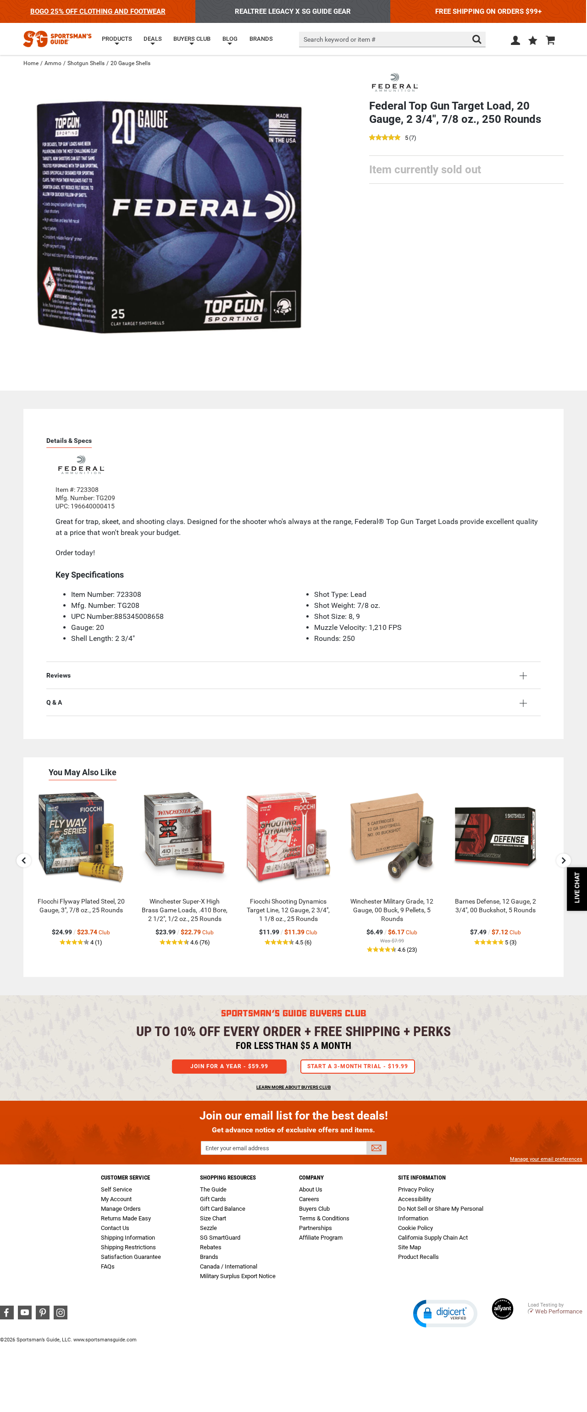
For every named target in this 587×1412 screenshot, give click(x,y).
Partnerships (315, 1227)
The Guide (213, 1189)
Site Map (409, 1247)
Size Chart (213, 1218)
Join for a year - (229, 1066)
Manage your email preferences (546, 1159)
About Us (310, 1189)
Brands (209, 1256)
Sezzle (208, 1227)
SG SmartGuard (220, 1237)
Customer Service (125, 1177)
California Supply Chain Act (433, 1237)
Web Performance (558, 1311)
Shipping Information (128, 1237)
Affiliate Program (321, 1237)
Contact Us (115, 1227)
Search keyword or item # (340, 39)
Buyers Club (314, 1208)
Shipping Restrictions (128, 1247)
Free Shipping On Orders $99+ (488, 11)
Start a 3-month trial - (357, 1066)
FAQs (108, 1266)
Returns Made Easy (126, 1218)
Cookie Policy (415, 1227)
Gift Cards (213, 1199)
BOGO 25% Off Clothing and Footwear (98, 11)
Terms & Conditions (324, 1218)
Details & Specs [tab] (69, 440)
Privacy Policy (416, 1189)
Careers (309, 1199)
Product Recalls (418, 1256)
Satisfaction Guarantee (131, 1256)
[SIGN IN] (515, 42)
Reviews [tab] (58, 675)
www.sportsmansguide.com (105, 1340)
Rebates (211, 1247)
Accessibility (414, 1199)
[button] (532, 41)
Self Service (116, 1189)
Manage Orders (121, 1208)
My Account (116, 1199)
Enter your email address (237, 1148)
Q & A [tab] (54, 702)
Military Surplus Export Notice (238, 1276)
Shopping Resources (228, 1177)
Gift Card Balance (222, 1208)
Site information (422, 1177)
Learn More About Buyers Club (293, 1087)
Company (311, 1177)
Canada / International (228, 1266)
